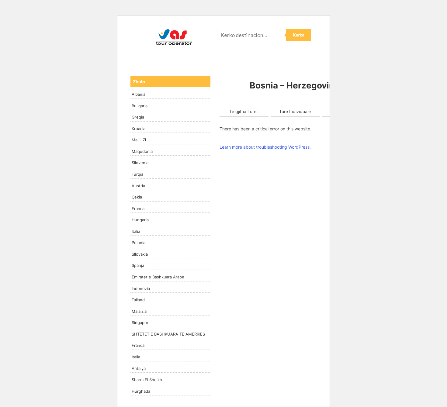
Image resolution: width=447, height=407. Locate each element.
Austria (138, 185)
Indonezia (141, 288)
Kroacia (138, 128)
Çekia (137, 197)
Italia (136, 231)
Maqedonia (142, 151)
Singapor (140, 322)
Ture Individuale (295, 111)
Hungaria (140, 219)
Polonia (138, 242)
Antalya (139, 368)
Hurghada (141, 391)
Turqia (137, 174)
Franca (138, 208)
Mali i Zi (139, 139)
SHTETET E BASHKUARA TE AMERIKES (168, 334)
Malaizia (139, 311)
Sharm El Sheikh (147, 379)
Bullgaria (139, 105)
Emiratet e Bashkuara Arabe (158, 276)
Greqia (138, 117)
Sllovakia (140, 254)
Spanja (138, 265)
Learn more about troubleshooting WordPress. (265, 147)
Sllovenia (140, 162)
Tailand (138, 299)
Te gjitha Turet (243, 111)
